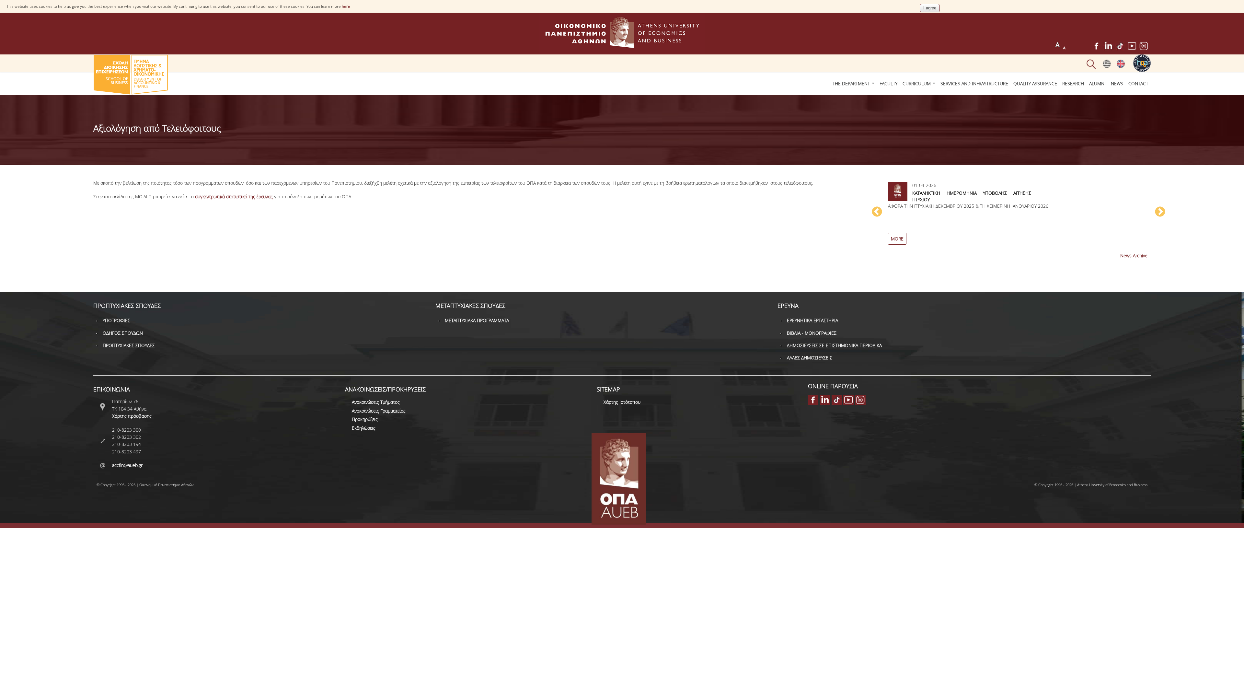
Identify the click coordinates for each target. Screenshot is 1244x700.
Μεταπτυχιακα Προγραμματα (477, 320)
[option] (1018, 215)
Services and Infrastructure (974, 83)
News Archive (1133, 255)
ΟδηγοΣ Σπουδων (123, 333)
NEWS (1117, 83)
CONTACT (1138, 83)
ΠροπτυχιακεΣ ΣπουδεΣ (129, 345)
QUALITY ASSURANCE (1035, 83)
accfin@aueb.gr (127, 465)
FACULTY (888, 83)
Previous (877, 212)
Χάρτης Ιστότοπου (622, 402)
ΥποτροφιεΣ (116, 320)
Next (1160, 212)
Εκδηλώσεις (363, 428)
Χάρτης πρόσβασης (132, 416)
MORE (897, 239)
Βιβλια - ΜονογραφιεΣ (811, 333)
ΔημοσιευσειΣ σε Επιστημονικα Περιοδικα (834, 345)
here (346, 6)
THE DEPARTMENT (852, 83)
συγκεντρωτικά (210, 196)
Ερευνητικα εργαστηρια (812, 320)
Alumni (1097, 83)
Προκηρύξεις (365, 419)
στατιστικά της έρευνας (249, 196)
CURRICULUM (917, 83)
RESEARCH (1073, 83)
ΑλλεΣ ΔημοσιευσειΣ (809, 358)
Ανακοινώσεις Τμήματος (376, 402)
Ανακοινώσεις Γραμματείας (379, 411)
